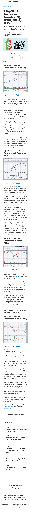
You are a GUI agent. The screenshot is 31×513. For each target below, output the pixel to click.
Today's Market (10, 6)
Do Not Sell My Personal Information (18, 497)
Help (26, 493)
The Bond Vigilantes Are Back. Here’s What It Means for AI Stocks (16, 440)
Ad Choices (6, 497)
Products (16, 493)
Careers (5, 495)
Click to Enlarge (15, 94)
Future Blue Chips (8, 407)
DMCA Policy (15, 501)
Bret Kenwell (7, 34)
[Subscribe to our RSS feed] (19, 488)
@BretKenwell (7, 408)
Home (4, 6)
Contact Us (21, 493)
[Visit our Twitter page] (15, 488)
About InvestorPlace (8, 493)
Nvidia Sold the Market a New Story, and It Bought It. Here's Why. (15, 450)
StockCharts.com (19, 95)
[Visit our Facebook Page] (12, 488)
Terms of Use (23, 499)
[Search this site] (29, 1)
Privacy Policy (23, 495)
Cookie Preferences (15, 499)
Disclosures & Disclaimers (13, 495)
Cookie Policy (7, 499)
